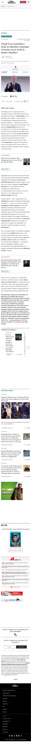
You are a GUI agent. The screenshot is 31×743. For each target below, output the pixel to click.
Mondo (4, 33)
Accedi (9, 647)
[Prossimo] (28, 347)
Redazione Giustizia (6, 459)
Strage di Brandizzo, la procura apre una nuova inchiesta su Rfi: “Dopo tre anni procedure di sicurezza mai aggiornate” (11, 454)
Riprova (15, 679)
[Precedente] (3, 347)
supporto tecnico (8, 674)
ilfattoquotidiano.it (6, 298)
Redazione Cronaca (6, 444)
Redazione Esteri (9, 354)
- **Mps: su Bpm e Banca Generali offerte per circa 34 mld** (14, 569)
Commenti (5, 96)
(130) (29, 476)
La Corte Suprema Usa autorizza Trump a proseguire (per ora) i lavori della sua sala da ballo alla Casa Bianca (10, 343)
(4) (29, 444)
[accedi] (28, 2)
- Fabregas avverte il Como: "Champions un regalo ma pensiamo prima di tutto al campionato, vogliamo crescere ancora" (15, 573)
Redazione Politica (6, 428)
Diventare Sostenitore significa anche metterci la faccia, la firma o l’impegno (15, 309)
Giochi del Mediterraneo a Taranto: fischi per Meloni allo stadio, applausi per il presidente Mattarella (15, 399)
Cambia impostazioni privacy (9, 695)
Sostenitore (8, 56)
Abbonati (23, 2)
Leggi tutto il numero (15, 550)
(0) (21, 354)
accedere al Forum (15, 320)
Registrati (21, 647)
